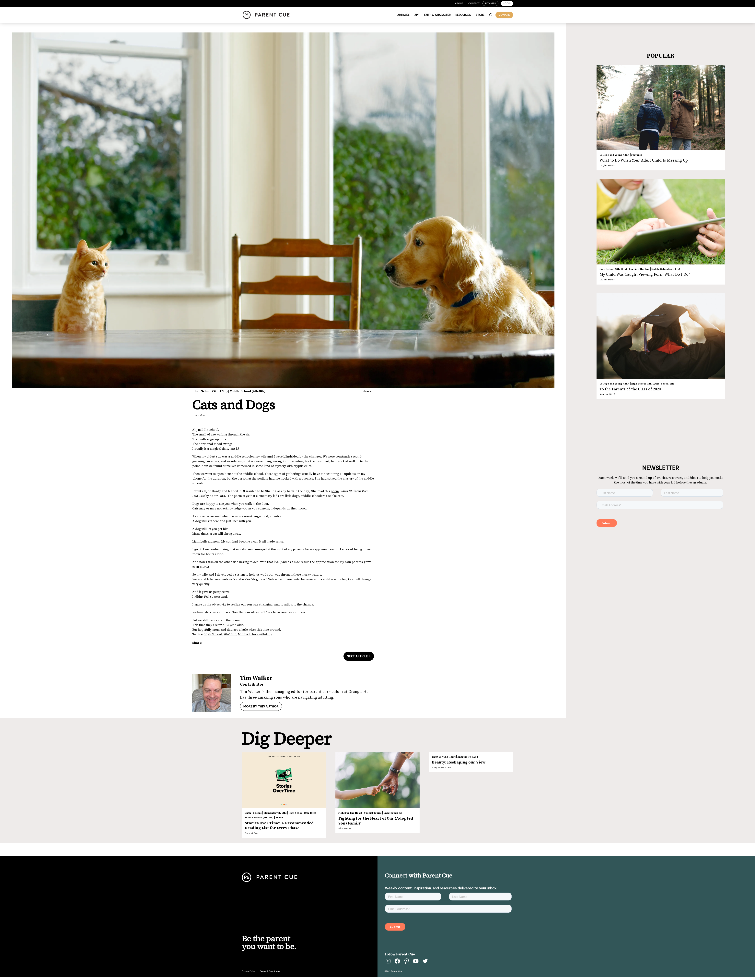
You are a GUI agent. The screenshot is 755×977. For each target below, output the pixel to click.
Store (480, 15)
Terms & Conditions (270, 971)
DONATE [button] (504, 14)
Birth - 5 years (253, 813)
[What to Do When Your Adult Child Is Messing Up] (661, 108)
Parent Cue (251, 833)
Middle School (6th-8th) (247, 391)
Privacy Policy (248, 971)
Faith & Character (437, 15)
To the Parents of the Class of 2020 (630, 389)
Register (490, 3)
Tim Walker (198, 415)
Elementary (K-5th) (275, 813)
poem (335, 491)
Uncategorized (393, 813)
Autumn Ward (607, 394)
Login (507, 3)
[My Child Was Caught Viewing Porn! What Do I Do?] (661, 221)
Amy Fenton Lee (441, 767)
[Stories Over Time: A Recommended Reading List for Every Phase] (284, 780)
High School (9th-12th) (210, 391)
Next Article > (359, 656)
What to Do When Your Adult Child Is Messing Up (643, 160)
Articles (403, 15)
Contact (474, 3)
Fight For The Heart (350, 813)
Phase (279, 817)
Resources (463, 15)
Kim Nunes (344, 828)
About (459, 3)
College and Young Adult (614, 154)
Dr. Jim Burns (606, 165)
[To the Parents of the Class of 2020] (661, 336)
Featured (636, 154)
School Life (667, 383)
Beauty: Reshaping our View (458, 762)
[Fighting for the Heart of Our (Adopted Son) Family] (377, 780)
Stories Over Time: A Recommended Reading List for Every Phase (279, 826)
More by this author (261, 706)
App (416, 15)
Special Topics (373, 813)
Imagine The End (639, 269)
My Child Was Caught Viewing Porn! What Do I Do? (644, 274)
